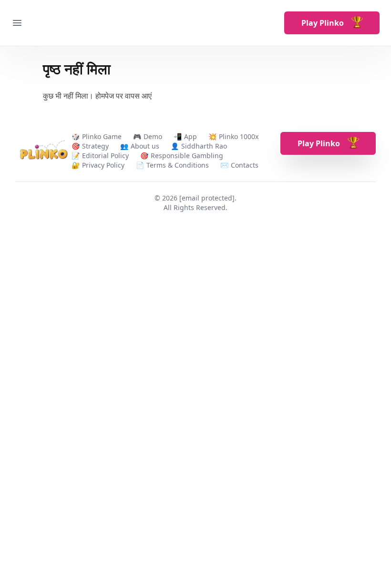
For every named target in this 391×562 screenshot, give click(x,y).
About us (145, 146)
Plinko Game (102, 136)
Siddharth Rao (204, 146)
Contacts (244, 165)
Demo (153, 136)
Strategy (95, 146)
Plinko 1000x (238, 136)
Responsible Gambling (187, 155)
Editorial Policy (105, 155)
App (190, 136)
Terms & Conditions (177, 165)
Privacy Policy (103, 165)
